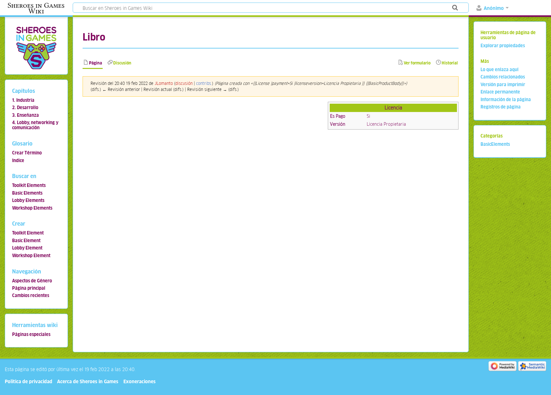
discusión (184, 83)
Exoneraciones (139, 381)
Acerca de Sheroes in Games (87, 381)
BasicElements (495, 144)
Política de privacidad (28, 381)
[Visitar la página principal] (36, 47)
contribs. (204, 83)
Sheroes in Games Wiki (36, 8)
